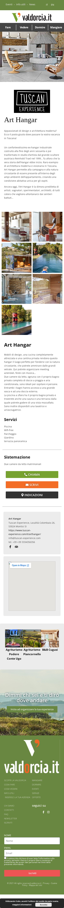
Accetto (43, 904)
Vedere (24, 27)
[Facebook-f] (43, 812)
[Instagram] (48, 812)
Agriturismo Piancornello (32, 652)
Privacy (46, 883)
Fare (8, 27)
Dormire (40, 27)
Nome (7, 835)
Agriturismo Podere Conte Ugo (14, 654)
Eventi (9, 4)
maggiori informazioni (22, 904)
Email (7, 847)
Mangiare (56, 27)
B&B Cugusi (50, 650)
